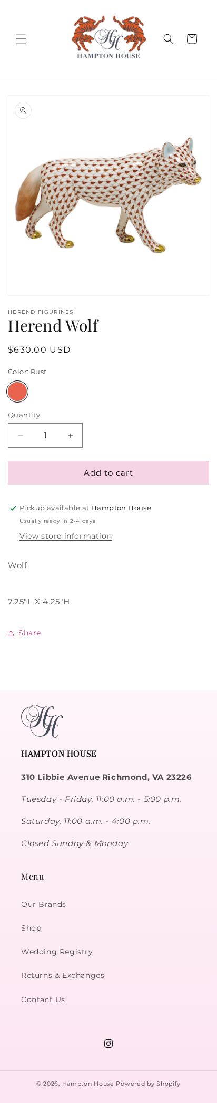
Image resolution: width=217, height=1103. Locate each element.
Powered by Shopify (148, 1083)
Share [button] (29, 632)
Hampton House (88, 1083)
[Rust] (17, 391)
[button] (21, 38)
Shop (31, 928)
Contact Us (43, 999)
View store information (65, 536)
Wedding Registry (57, 951)
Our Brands (43, 904)
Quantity (24, 414)
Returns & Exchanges (62, 975)
